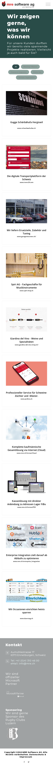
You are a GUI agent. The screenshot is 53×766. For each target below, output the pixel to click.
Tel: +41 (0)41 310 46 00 (25, 660)
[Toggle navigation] (48, 4)
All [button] (16, 67)
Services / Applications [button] (27, 77)
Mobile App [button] (37, 72)
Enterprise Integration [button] (18, 72)
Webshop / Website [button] (30, 67)
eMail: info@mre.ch (23, 663)
